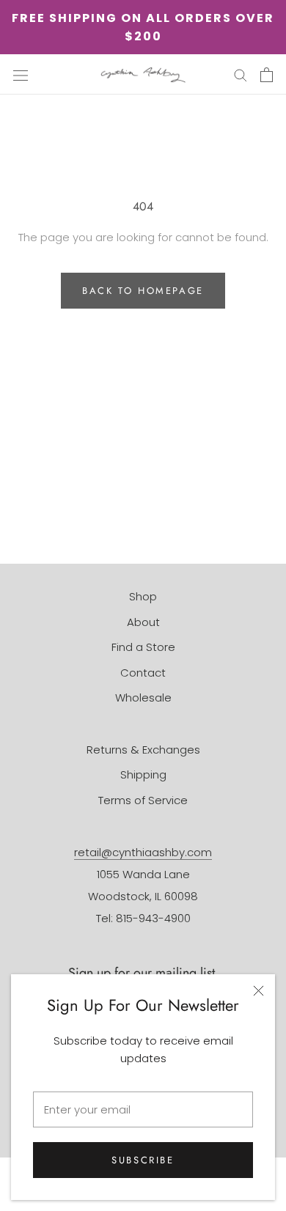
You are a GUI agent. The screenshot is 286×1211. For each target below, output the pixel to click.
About (143, 622)
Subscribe (142, 1160)
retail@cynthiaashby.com (143, 852)
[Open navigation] (20, 75)
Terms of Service (143, 800)
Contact (143, 672)
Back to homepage (143, 291)
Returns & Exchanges (143, 749)
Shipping (143, 774)
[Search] (240, 74)
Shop (143, 596)
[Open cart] (266, 74)
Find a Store (143, 647)
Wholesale (143, 697)
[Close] (258, 990)
